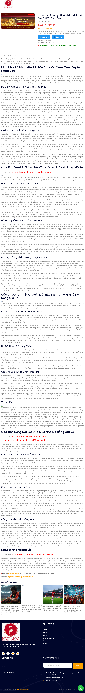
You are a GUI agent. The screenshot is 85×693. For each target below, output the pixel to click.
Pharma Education (32, 11)
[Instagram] (8, 653)
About (22, 11)
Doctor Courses (44, 11)
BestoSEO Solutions (23, 689)
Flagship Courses (55, 11)
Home (17, 11)
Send (78, 666)
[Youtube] (17, 653)
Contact (64, 11)
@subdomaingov (14, 573)
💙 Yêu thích (57, 37)
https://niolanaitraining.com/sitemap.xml (20, 577)
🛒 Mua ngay (44, 37)
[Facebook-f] (3, 653)
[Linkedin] (13, 653)
